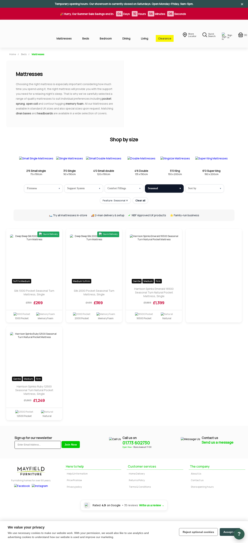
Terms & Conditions (140, 486)
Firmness (32, 188)
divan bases (23, 113)
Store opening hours (202, 486)
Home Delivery (137, 473)
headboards (45, 113)
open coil (32, 103)
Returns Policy (137, 480)
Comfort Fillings (117, 188)
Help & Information (77, 473)
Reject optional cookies (198, 532)
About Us (196, 473)
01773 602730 (136, 443)
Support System (76, 188)
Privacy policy (74, 486)
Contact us (197, 480)
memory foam (75, 103)
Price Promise (74, 480)
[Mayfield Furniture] (25, 33)
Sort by (192, 188)
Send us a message (217, 442)
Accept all (230, 532)
